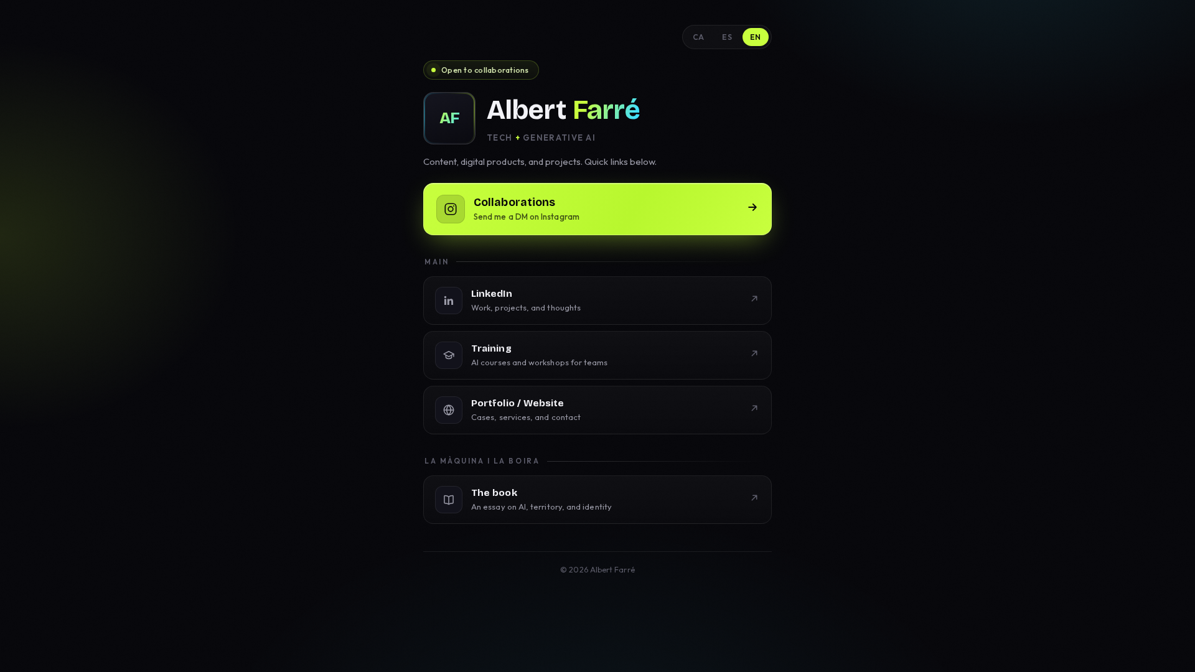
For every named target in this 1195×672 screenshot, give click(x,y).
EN (755, 37)
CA (699, 37)
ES (727, 37)
